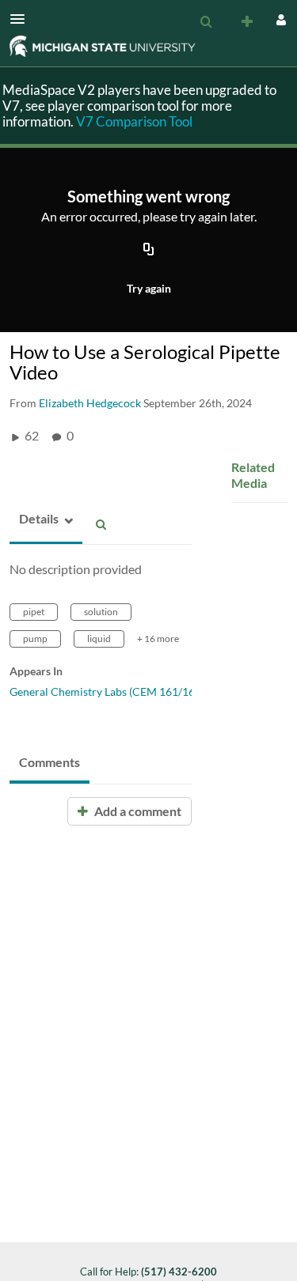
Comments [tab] (49, 761)
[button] (22, 19)
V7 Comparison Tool (134, 121)
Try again (149, 288)
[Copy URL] (149, 250)
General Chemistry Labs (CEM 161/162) (107, 691)
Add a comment (136, 810)
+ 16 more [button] (158, 638)
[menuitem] (206, 22)
